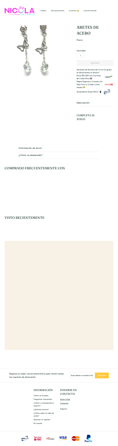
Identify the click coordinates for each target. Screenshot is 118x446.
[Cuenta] (110, 11)
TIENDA (43, 11)
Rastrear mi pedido (42, 420)
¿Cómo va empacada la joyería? (44, 404)
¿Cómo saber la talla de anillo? (44, 414)
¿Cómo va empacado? (31, 155)
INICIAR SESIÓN (90, 11)
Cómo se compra (41, 396)
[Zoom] (37, 50)
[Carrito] (113, 11)
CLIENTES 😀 (74, 11)
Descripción (83, 102)
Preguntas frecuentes (43, 399)
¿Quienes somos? (41, 409)
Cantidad (81, 50)
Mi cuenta (38, 423)
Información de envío (30, 148)
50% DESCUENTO (57, 11)
